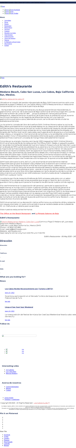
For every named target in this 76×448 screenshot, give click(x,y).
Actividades (7, 20)
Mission (8, 388)
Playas (6, 22)
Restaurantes (7, 26)
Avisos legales (8, 398)
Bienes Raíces (8, 27)
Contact (8, 390)
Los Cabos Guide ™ (42, 403)
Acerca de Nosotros (9, 38)
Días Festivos (8, 43)
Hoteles (6, 24)
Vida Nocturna (8, 35)
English (6, 45)
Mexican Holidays (11, 373)
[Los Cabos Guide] (2, 6)
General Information (12, 387)
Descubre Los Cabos (10, 33)
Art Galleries (10, 370)
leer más (7, 301)
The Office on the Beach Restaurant (15, 214)
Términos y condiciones (11, 399)
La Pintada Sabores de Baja (47, 214)
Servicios (7, 29)
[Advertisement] (38, 62)
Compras (6, 31)
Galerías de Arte (8, 36)
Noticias (6, 40)
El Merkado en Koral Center (12, 42)
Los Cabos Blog (11, 371)
